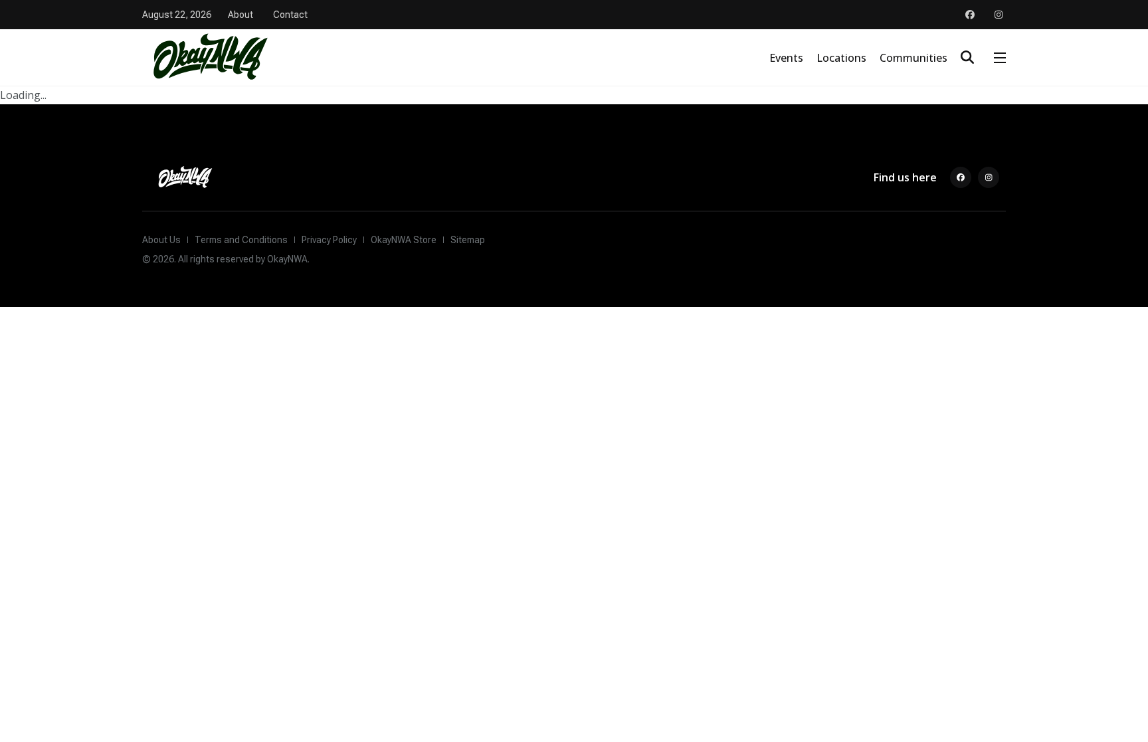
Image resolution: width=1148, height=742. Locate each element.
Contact (290, 14)
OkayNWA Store (403, 239)
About (240, 14)
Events (786, 57)
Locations (841, 57)
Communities (913, 57)
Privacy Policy (329, 239)
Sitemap (467, 239)
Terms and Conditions (241, 239)
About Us (161, 239)
